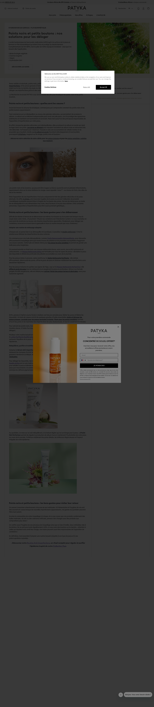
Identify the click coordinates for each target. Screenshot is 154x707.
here (66, 81)
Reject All (86, 87)
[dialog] (77, 82)
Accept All (103, 87)
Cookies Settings (50, 87)
